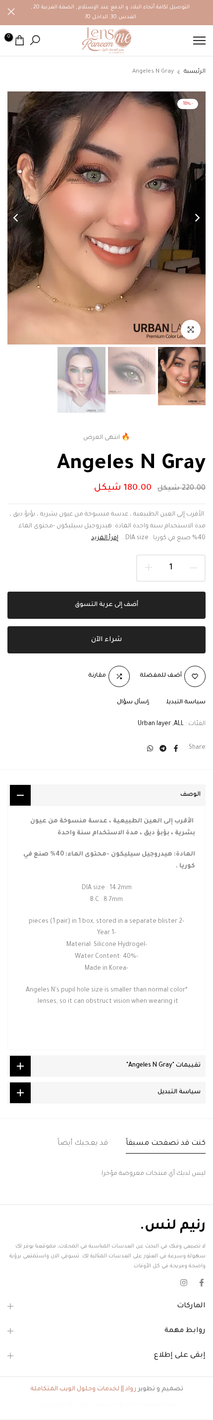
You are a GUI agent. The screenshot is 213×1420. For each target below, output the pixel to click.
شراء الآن (106, 640)
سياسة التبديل (186, 702)
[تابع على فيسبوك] (202, 1283)
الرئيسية (195, 72)
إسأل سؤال (133, 702)
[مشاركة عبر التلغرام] (163, 748)
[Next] (22, 218)
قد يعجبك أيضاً (82, 1144)
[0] (19, 40)
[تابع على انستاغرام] (184, 1283)
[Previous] (191, 218)
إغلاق (11, 11)
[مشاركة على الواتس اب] (150, 748)
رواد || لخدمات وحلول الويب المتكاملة (83, 1389)
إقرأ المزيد (104, 538)
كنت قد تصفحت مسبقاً (166, 1144)
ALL (179, 724)
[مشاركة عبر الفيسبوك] (176, 748)
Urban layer (154, 724)
